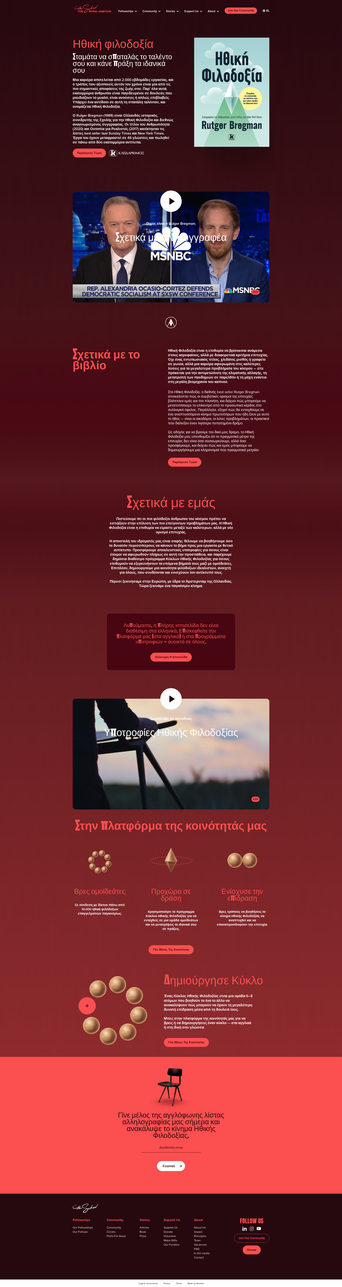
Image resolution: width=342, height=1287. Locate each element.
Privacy (167, 1283)
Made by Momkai (196, 1283)
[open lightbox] (171, 746)
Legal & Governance (148, 1283)
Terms (179, 1283)
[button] (127, 10)
